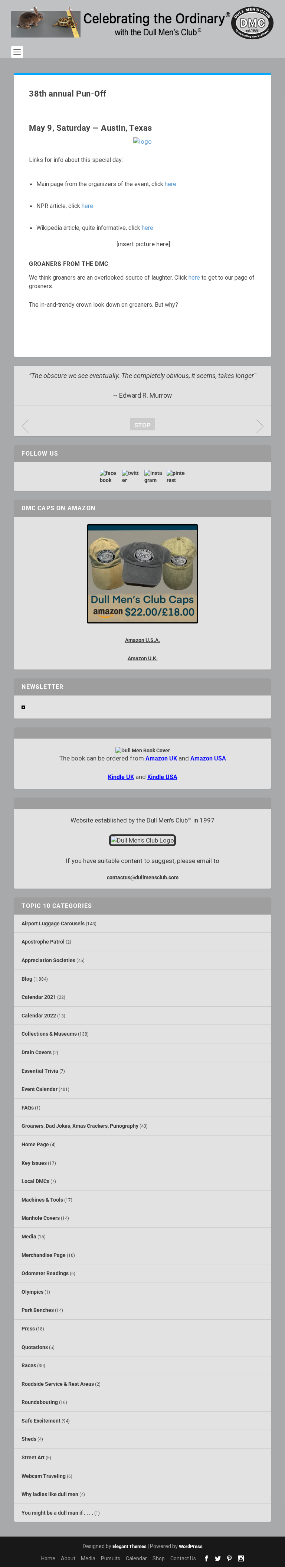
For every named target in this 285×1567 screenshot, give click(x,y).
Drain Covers (37, 1052)
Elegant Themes (129, 1546)
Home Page (35, 1144)
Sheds (29, 1439)
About (68, 1558)
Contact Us (183, 1558)
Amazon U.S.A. (142, 640)
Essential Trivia (40, 1071)
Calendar (136, 1558)
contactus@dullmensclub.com (142, 877)
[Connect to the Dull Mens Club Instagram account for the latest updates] (153, 476)
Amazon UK (161, 758)
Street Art (33, 1457)
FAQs (28, 1108)
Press (28, 1329)
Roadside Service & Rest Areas (58, 1384)
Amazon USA (208, 758)
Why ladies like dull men (50, 1494)
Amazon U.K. (143, 658)
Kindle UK (121, 777)
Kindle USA (162, 777)
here (170, 184)
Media (29, 1236)
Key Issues (34, 1163)
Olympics (32, 1292)
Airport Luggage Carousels (53, 923)
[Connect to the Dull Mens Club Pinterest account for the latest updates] (176, 476)
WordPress (191, 1546)
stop (140, 425)
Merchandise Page (44, 1255)
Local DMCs (35, 1181)
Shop (159, 1558)
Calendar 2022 (39, 1016)
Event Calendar (40, 1089)
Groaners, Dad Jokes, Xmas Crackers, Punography (80, 1126)
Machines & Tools (42, 1200)
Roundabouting (40, 1402)
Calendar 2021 (39, 997)
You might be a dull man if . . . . (57, 1513)
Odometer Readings (45, 1273)
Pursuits (110, 1558)
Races (29, 1365)
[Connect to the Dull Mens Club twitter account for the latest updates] (131, 476)
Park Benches (38, 1310)
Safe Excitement (41, 1421)
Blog (27, 979)
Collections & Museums (49, 1034)
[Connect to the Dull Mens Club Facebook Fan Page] (109, 476)
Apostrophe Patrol (43, 942)
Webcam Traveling (44, 1476)
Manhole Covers (41, 1218)
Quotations (35, 1347)
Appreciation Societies (48, 960)
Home (48, 1558)
